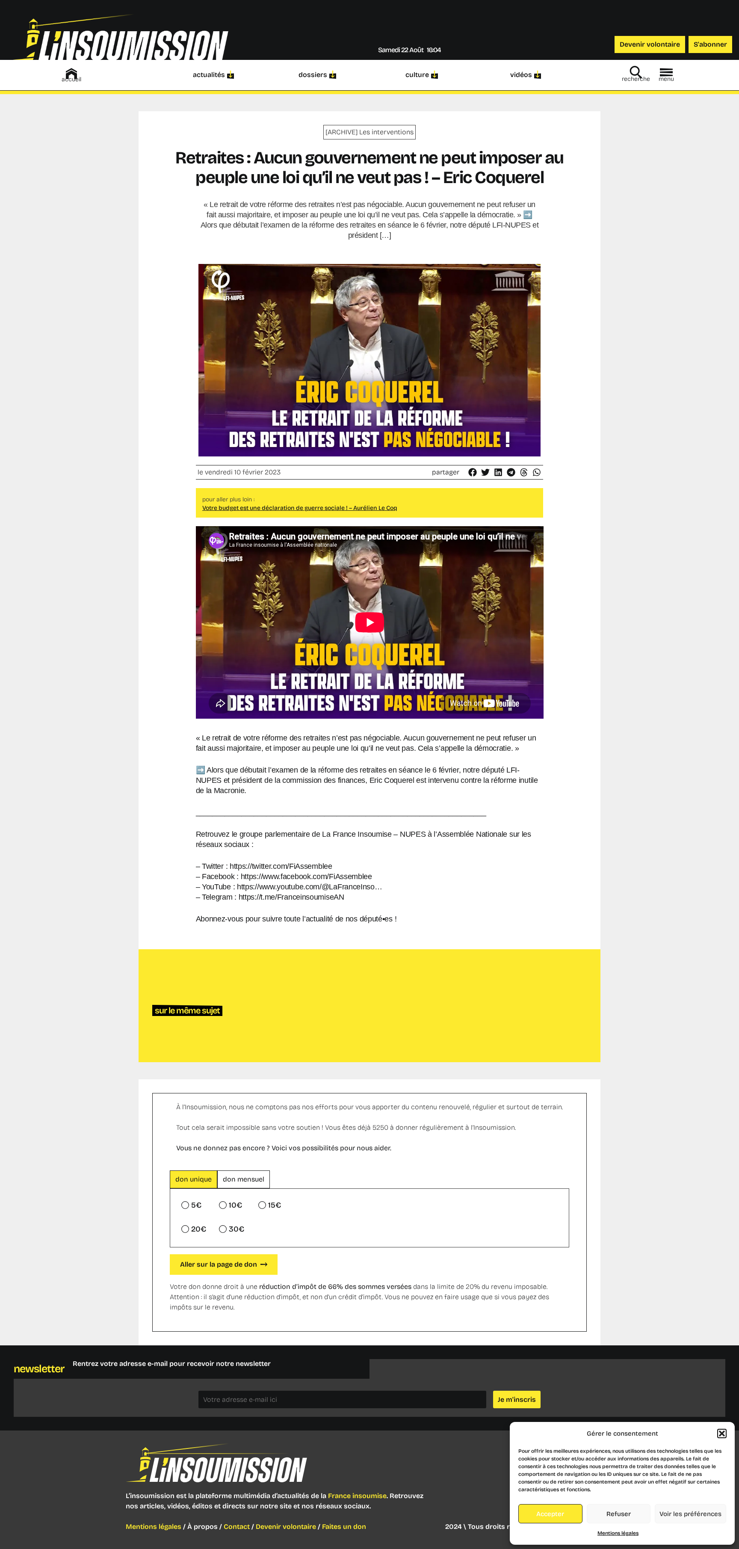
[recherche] (636, 72)
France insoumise (357, 1496)
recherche (636, 79)
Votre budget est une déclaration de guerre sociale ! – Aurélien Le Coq (299, 508)
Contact (237, 1526)
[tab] (193, 1179)
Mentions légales (617, 1533)
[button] (722, 1433)
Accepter (550, 1514)
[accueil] (71, 73)
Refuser (618, 1514)
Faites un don (344, 1526)
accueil (71, 79)
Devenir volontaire (286, 1526)
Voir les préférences (690, 1514)
